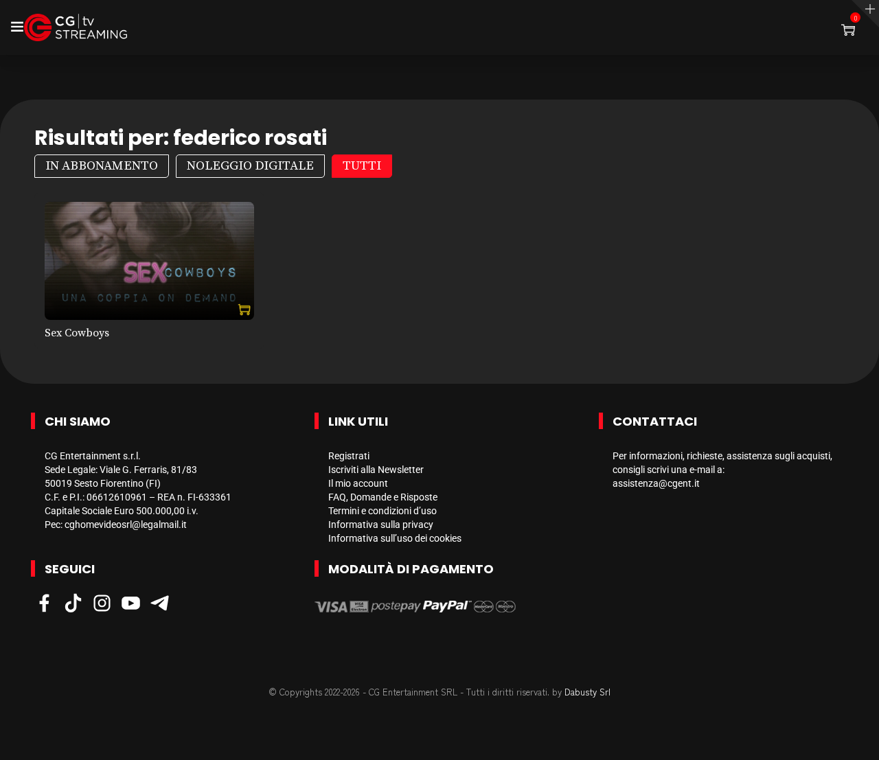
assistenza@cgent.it (656, 483)
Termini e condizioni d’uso (382, 510)
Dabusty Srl (587, 691)
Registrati (348, 455)
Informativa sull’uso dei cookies (394, 538)
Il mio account (358, 483)
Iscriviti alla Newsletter (376, 469)
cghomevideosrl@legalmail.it (126, 524)
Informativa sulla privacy (380, 524)
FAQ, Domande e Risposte (382, 497)
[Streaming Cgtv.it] (75, 27)
